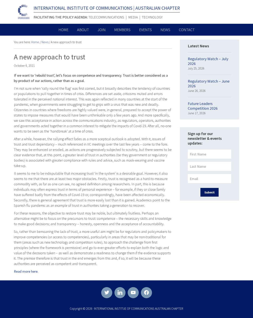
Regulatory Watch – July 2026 (208, 61)
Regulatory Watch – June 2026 (208, 83)
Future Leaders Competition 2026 (203, 106)
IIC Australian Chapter (24, 12)
